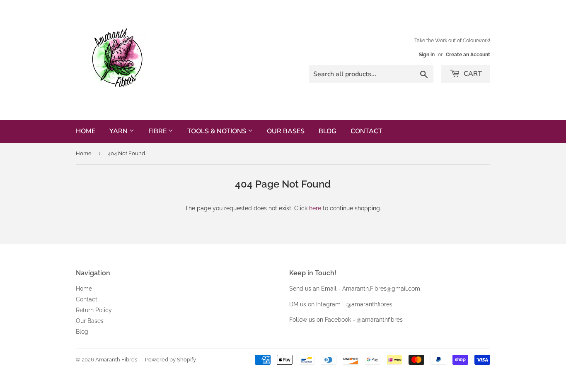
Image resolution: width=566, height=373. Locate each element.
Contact (366, 131)
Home (85, 131)
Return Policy (94, 310)
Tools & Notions (217, 131)
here (315, 208)
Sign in (427, 55)
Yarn (119, 131)
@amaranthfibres (369, 304)
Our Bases (286, 131)
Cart (472, 73)
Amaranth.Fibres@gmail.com (381, 288)
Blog (327, 131)
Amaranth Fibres (116, 359)
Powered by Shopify (170, 359)
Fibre (158, 131)
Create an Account (468, 55)
